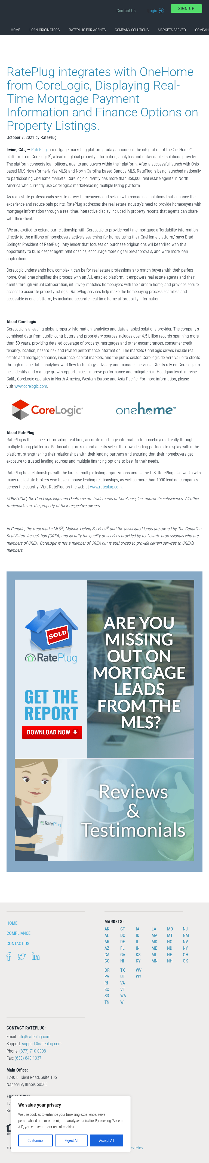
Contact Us (126, 10)
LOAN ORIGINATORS (44, 30)
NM (186, 935)
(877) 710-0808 (32, 1051)
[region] (71, 1124)
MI (154, 954)
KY (138, 961)
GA (122, 954)
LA (154, 929)
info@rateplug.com (34, 1036)
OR (107, 970)
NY (185, 948)
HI (122, 961)
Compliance (18, 933)
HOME (15, 30)
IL (137, 941)
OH (185, 954)
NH (170, 961)
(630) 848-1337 (28, 1058)
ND (169, 948)
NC (169, 941)
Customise (35, 1140)
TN (106, 1002)
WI (122, 1002)
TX (122, 970)
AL (106, 935)
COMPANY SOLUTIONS (132, 30)
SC (106, 989)
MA (154, 935)
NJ (185, 929)
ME (154, 948)
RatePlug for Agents (87, 30)
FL (122, 948)
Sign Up (186, 8)
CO (107, 961)
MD (154, 941)
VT (122, 989)
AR (106, 941)
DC (122, 935)
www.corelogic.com (30, 386)
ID (137, 935)
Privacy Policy (133, 1148)
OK (185, 961)
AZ (106, 948)
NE (169, 954)
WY (138, 976)
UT (122, 976)
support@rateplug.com (42, 1043)
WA (123, 995)
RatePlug (39, 149)
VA (122, 983)
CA (106, 954)
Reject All (71, 1140)
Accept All (106, 1140)
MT (170, 935)
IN (138, 948)
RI (106, 983)
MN (155, 961)
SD (106, 995)
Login (152, 10)
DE (122, 941)
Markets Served (172, 30)
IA (137, 929)
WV (139, 970)
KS (138, 954)
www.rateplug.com (106, 487)
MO (170, 929)
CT (122, 929)
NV (185, 941)
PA (106, 976)
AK (106, 929)
